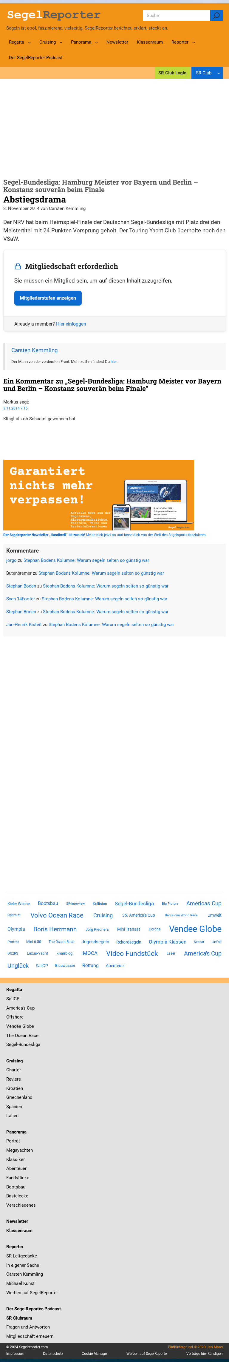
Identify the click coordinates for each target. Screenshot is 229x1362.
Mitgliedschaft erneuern (29, 1336)
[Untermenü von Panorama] (96, 42)
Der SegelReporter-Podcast (33, 1309)
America (14, 1008)
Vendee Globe (195, 929)
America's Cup (203, 953)
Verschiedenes (21, 1205)
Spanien (14, 1106)
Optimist (14, 915)
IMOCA (89, 953)
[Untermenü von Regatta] (29, 42)
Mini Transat (128, 929)
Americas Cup (204, 903)
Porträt (13, 942)
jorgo (11, 560)
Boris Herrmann (55, 929)
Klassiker (15, 1159)
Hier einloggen (71, 324)
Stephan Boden (21, 586)
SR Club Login (172, 73)
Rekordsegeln (128, 942)
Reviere (13, 1079)
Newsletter (17, 1221)
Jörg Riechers (97, 929)
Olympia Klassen (167, 942)
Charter (13, 1070)
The (10, 1035)
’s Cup (29, 1008)
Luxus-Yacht (37, 953)
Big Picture (170, 904)
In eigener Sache (22, 1265)
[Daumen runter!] (5, 437)
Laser (171, 953)
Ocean (21, 1035)
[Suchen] (216, 15)
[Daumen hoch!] (5, 430)
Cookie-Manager (95, 1354)
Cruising (103, 915)
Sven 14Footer (20, 599)
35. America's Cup (138, 915)
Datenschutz (53, 1354)
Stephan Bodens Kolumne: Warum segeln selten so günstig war (86, 560)
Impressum (15, 1354)
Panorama (16, 1132)
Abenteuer (115, 965)
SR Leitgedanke (21, 1256)
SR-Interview (75, 903)
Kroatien (14, 1088)
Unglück (18, 965)
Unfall (217, 942)
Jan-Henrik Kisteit (24, 624)
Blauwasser (65, 965)
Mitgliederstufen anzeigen (48, 298)
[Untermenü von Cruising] (61, 42)
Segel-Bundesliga (134, 904)
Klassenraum (19, 1230)
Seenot (199, 942)
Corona (155, 929)
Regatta (14, 989)
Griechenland (19, 1097)
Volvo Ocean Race (56, 915)
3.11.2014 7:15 (15, 408)
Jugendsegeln (95, 941)
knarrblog (64, 953)
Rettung (90, 965)
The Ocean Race (61, 942)
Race (32, 1035)
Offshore (15, 1017)
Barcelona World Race (181, 915)
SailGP (42, 965)
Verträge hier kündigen (204, 1354)
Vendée (13, 1026)
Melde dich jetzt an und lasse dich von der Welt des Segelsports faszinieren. (105, 535)
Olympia (16, 929)
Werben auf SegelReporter (32, 1292)
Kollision (100, 903)
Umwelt (215, 915)
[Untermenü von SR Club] (218, 73)
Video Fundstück (132, 953)
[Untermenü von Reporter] (193, 42)
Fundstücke (17, 1177)
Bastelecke (17, 1196)
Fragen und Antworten (28, 1327)
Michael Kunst (20, 1283)
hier (114, 361)
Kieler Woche (18, 903)
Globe (27, 1026)
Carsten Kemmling (34, 350)
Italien (12, 1115)
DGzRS (12, 953)
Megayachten (19, 1150)
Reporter (14, 1246)
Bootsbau (48, 903)
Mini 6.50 (33, 942)
